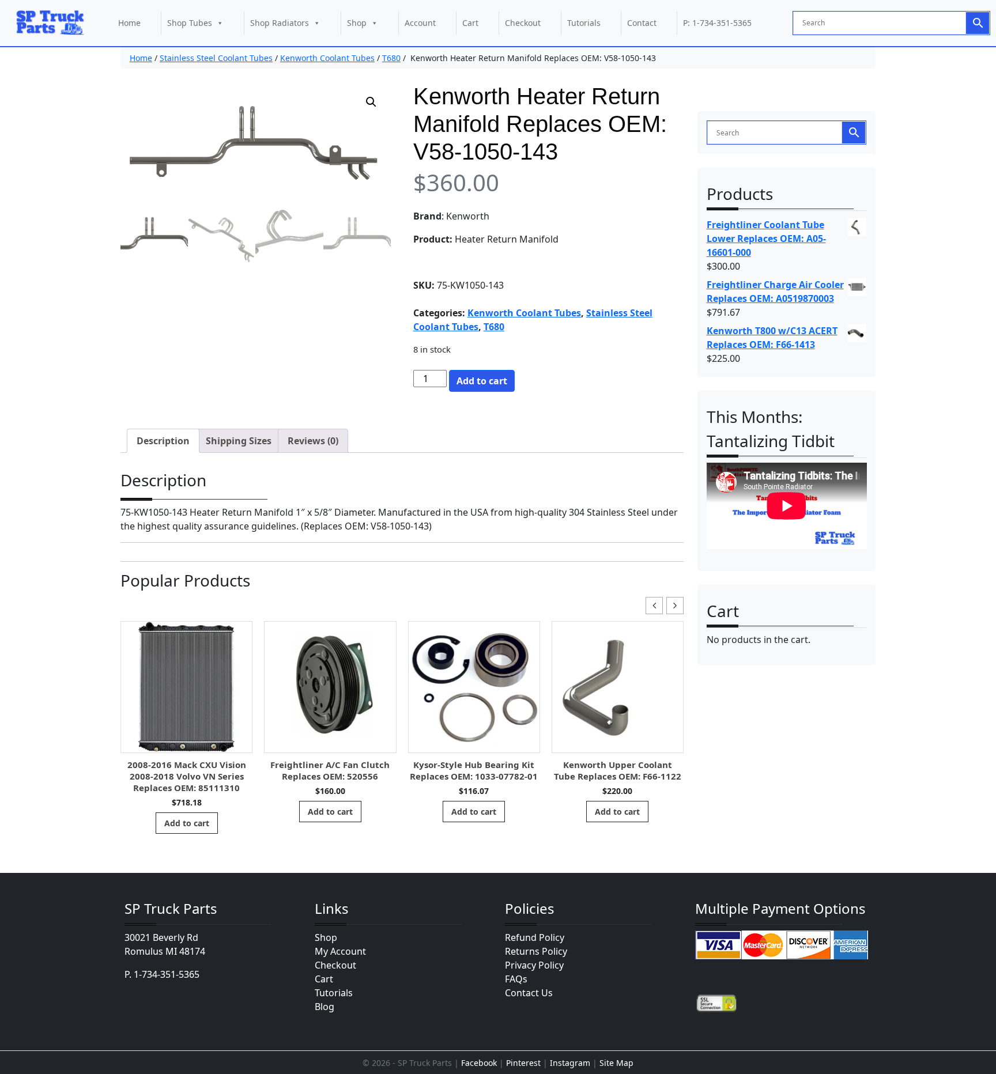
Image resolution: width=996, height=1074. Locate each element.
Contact (642, 22)
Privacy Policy (534, 965)
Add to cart (481, 381)
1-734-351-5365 (166, 974)
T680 (391, 57)
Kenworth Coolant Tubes (327, 57)
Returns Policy (536, 951)
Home (129, 22)
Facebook (479, 1062)
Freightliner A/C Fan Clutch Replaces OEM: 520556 (330, 770)
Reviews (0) (313, 440)
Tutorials (584, 22)
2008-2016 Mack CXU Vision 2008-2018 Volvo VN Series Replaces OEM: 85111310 (186, 776)
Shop (357, 22)
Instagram (570, 1062)
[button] (371, 102)
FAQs (516, 979)
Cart (470, 22)
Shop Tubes (189, 22)
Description (163, 440)
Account (420, 22)
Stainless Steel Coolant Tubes (216, 57)
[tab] (163, 441)
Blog (324, 1006)
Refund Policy (534, 937)
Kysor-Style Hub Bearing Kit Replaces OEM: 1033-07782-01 (474, 770)
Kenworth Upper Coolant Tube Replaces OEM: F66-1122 (617, 770)
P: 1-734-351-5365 (717, 22)
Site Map (616, 1062)
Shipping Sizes (238, 440)
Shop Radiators (279, 22)
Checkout (523, 22)
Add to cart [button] (186, 823)
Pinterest (523, 1062)
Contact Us (529, 992)
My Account (340, 951)
